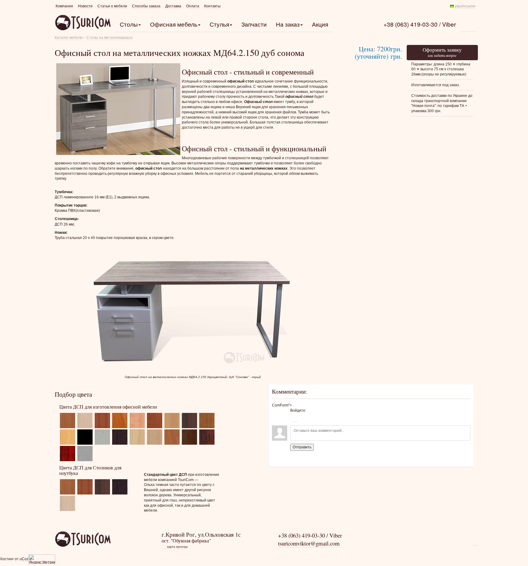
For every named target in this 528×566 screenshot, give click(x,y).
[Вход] (294, 417)
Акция (320, 24)
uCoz (24, 559)
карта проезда (175, 546)
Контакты (212, 6)
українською (465, 6)
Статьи (112, 6)
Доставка (173, 6)
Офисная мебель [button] (173, 24)
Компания (64, 6)
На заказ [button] (288, 24)
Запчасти (254, 24)
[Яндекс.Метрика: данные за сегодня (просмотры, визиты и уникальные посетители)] (41, 559)
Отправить (302, 447)
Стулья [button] (219, 24)
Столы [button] (129, 24)
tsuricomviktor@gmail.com (309, 543)
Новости (85, 6)
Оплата (192, 6)
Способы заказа (146, 6)
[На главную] (83, 539)
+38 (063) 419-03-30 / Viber (419, 24)
